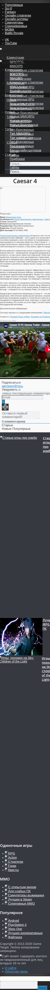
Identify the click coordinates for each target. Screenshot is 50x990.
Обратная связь (16, 971)
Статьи (10, 154)
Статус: (3, 222)
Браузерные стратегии (26, 103)
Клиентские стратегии (26, 70)
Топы (9, 129)
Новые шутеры (21, 120)
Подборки (17, 159)
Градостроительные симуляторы (28, 219)
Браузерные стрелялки (27, 96)
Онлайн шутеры (16, 19)
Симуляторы (14, 22)
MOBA (9, 29)
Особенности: (7, 219)
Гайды (14, 167)
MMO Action (19, 86)
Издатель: (5, 228)
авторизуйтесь (12, 386)
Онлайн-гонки (20, 91)
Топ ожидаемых (22, 146)
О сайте (10, 968)
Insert (42, 988)
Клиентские (15, 57)
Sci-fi (8, 8)
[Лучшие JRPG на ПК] (21, 637)
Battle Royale (14, 33)
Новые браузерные (24, 113)
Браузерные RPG (22, 99)
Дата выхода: (6, 230)
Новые (10, 112)
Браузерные (14, 95)
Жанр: (3, 217)
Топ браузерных (22, 129)
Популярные (14, 5)
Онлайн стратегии (18, 15)
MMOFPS (16, 66)
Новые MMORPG (22, 116)
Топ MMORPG (20, 133)
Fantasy (10, 12)
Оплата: (4, 224)
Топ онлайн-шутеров (25, 150)
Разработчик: (6, 226)
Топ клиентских (21, 137)
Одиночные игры (13, 217)
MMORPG (17, 74)
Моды (14, 163)
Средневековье (16, 26)
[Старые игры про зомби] (21, 527)
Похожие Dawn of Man (20, 317)
